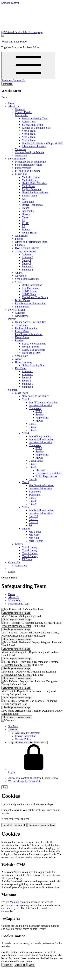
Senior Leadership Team (35, 118)
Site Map (13, 726)
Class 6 (33, 479)
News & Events (16, 309)
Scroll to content (10, 2)
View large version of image (16, 613)
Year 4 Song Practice (40, 436)
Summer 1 (27, 266)
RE (23, 226)
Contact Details (23, 112)
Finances (20, 244)
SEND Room (29, 291)
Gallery (19, 543)
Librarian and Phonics (34, 146)
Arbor (18, 358)
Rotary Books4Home (33, 349)
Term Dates (21, 325)
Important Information (40, 405)
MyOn (39, 420)
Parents (12, 318)
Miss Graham (36, 540)
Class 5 (33, 466)
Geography (28, 210)
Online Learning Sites (33, 365)
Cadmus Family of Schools (29, 152)
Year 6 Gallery (30, 556)
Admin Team (29, 121)
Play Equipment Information (30, 303)
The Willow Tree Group (35, 297)
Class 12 (33, 522)
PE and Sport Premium (27, 170)
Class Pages (21, 392)
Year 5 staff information (41, 485)
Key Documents (30, 288)
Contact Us (19, 80)
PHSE (25, 223)
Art (23, 198)
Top (4, 787)
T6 (30, 525)
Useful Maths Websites (34, 183)
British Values (22, 300)
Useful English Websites (35, 192)
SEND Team (29, 294)
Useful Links (22, 337)
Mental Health (29, 232)
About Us (13, 106)
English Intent (29, 195)
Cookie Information (25, 736)
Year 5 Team (28, 136)
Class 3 (33, 429)
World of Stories (30, 346)
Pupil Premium (23, 167)
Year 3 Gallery (30, 547)
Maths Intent (28, 186)
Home (11, 103)
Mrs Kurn (34, 534)
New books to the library (35, 395)
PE (23, 220)
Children (13, 389)
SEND (18, 281)
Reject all (7, 825)
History (26, 214)
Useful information (32, 284)
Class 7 (33, 497)
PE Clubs (27, 559)
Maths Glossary (30, 180)
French (25, 207)
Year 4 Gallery (30, 550)
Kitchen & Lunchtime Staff (36, 127)
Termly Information (25, 251)
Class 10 (33, 516)
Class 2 (33, 426)
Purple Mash (42, 417)
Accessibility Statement (27, 732)
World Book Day (31, 352)
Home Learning (23, 362)
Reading (19, 340)
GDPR (19, 272)
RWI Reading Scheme (27, 247)
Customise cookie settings (42, 825)
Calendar (20, 312)
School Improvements (27, 278)
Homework (35, 408)
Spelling (39, 414)
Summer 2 (27, 269)
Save (31, 965)
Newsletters (21, 315)
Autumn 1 (27, 254)
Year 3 (25, 399)
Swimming (34, 494)
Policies (19, 238)
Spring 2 (26, 263)
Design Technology (32, 204)
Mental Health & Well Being (30, 161)
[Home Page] (21, 32)
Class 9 (33, 503)
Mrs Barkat (35, 531)
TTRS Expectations (46, 476)
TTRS (38, 411)
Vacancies (20, 149)
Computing (28, 201)
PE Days (40, 469)
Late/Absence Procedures (28, 334)
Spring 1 (26, 260)
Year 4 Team (28, 133)
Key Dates (20, 368)
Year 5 (25, 482)
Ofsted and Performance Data (31, 241)
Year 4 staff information (41, 439)
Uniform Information (26, 328)
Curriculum (21, 173)
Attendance (21, 155)
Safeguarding (22, 306)
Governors (20, 275)
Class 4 (33, 463)
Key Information (17, 158)
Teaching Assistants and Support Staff (42, 143)
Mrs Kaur (34, 537)
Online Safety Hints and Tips (30, 321)
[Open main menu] (28, 65)
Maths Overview (31, 177)
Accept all (20, 825)
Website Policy (23, 739)
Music (25, 217)
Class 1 (33, 423)
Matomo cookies (19, 902)
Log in (11, 571)
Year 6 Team (28, 140)
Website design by (24, 781)
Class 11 (33, 519)
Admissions (21, 235)
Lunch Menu (22, 331)
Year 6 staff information (41, 510)
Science (26, 229)
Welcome (20, 109)
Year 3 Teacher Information (43, 402)
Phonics (26, 528)
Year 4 (25, 432)
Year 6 (25, 506)
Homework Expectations (48, 473)
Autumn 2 (27, 257)
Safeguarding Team (32, 124)
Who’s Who (21, 115)
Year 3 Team (28, 130)
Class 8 (33, 500)
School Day (21, 355)
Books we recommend (34, 343)
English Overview (31, 189)
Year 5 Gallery (30, 553)
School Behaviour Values (28, 164)
